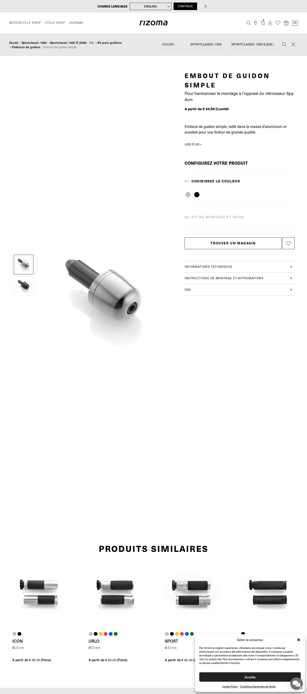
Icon (17, 641)
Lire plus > (193, 144)
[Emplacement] (255, 23)
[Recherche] (248, 23)
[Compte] (270, 23)
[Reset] (293, 45)
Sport (171, 641)
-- (51, 42)
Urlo (94, 641)
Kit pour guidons (110, 42)
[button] (299, 640)
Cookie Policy (230, 686)
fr (295, 22)
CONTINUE (185, 6)
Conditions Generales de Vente (258, 686)
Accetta (250, 677)
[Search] (284, 45)
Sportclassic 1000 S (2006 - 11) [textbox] (255, 44)
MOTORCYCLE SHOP (25, 23)
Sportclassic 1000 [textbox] (206, 44)
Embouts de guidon (26, 47)
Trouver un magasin (233, 243)
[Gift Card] (286, 23)
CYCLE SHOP (55, 23)
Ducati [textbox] (168, 44)
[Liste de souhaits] (277, 23)
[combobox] (168, 45)
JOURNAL (76, 23)
